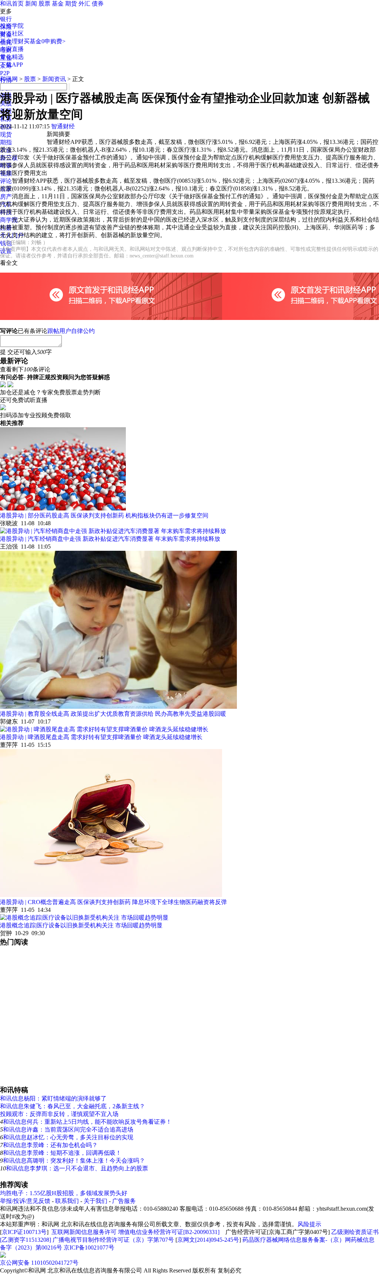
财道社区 (12, 33)
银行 (6, 19)
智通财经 (63, 126)
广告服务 (124, 1201)
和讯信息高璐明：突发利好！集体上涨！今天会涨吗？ (74, 1160)
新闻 (31, 3)
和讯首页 (12, 3)
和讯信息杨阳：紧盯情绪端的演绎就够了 (53, 1098)
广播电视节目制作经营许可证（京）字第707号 (113, 1240)
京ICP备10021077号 (89, 1247)
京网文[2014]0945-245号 (208, 1240)
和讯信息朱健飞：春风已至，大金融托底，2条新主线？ (72, 1106)
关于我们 (95, 1201)
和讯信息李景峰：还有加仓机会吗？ (50, 1145)
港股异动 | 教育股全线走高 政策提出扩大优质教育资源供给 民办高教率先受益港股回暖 (113, 714)
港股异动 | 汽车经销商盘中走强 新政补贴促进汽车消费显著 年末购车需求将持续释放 (110, 539)
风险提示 (309, 1224)
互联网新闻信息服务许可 (84, 1232)
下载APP (11, 64)
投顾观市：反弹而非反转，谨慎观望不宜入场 (59, 1114)
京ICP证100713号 (24, 1232)
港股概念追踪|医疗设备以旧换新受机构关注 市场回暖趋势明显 (81, 925)
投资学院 (12, 26)
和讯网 (9, 79)
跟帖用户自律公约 (71, 331)
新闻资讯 (54, 79)
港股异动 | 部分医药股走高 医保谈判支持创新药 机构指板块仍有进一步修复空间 (104, 515)
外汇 (84, 3)
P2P (5, 73)
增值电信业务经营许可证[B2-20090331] (168, 1232)
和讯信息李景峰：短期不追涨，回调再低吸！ (62, 1153)
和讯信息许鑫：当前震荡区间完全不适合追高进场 (68, 1129)
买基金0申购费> (45, 41)
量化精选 (12, 57)
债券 (98, 3)
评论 (6, 181)
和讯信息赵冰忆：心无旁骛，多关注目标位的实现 (68, 1137)
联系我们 (67, 1201)
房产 (6, 196)
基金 (58, 3)
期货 (71, 3)
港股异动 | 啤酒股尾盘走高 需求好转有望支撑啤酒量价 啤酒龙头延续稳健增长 (101, 737)
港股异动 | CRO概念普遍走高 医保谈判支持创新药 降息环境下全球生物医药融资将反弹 (113, 902)
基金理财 (12, 41)
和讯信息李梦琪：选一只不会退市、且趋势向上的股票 (77, 1168)
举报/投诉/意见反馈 (25, 1201)
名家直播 (12, 49)
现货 (6, 134)
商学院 (9, 220)
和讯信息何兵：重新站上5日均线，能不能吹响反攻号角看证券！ (87, 1122)
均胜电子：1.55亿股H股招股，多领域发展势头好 (63, 1193)
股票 (44, 3)
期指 (6, 142)
